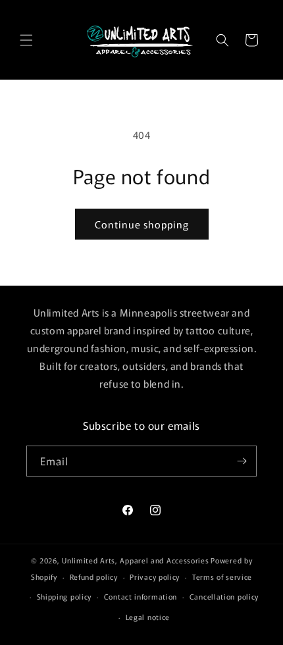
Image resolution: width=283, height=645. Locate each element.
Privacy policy (155, 576)
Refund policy (94, 576)
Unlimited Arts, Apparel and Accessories (135, 560)
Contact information (140, 596)
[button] (26, 40)
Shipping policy (64, 596)
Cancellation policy (224, 596)
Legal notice (148, 616)
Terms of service (222, 576)
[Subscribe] (241, 461)
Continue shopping (142, 224)
